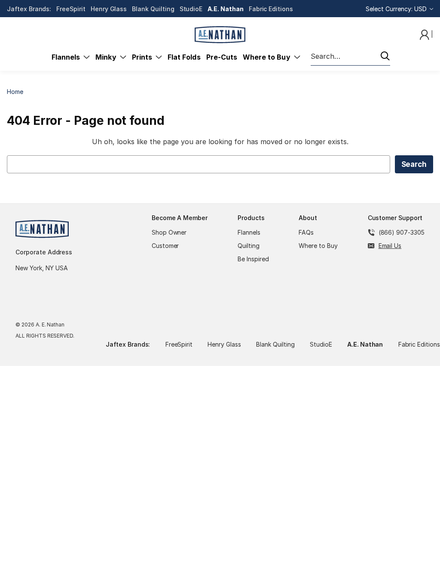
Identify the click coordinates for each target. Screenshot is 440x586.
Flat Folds (184, 57)
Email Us (390, 245)
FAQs (306, 232)
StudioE (191, 8)
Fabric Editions (271, 8)
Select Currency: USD (397, 8)
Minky (107, 57)
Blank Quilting (153, 8)
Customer (165, 245)
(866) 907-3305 (402, 232)
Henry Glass (109, 8)
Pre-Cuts (221, 57)
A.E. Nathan (225, 8)
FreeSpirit (71, 8)
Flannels (68, 57)
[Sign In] (425, 34)
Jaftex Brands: (29, 8)
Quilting (249, 245)
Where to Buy (268, 57)
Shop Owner (169, 232)
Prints (144, 57)
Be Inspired (253, 259)
